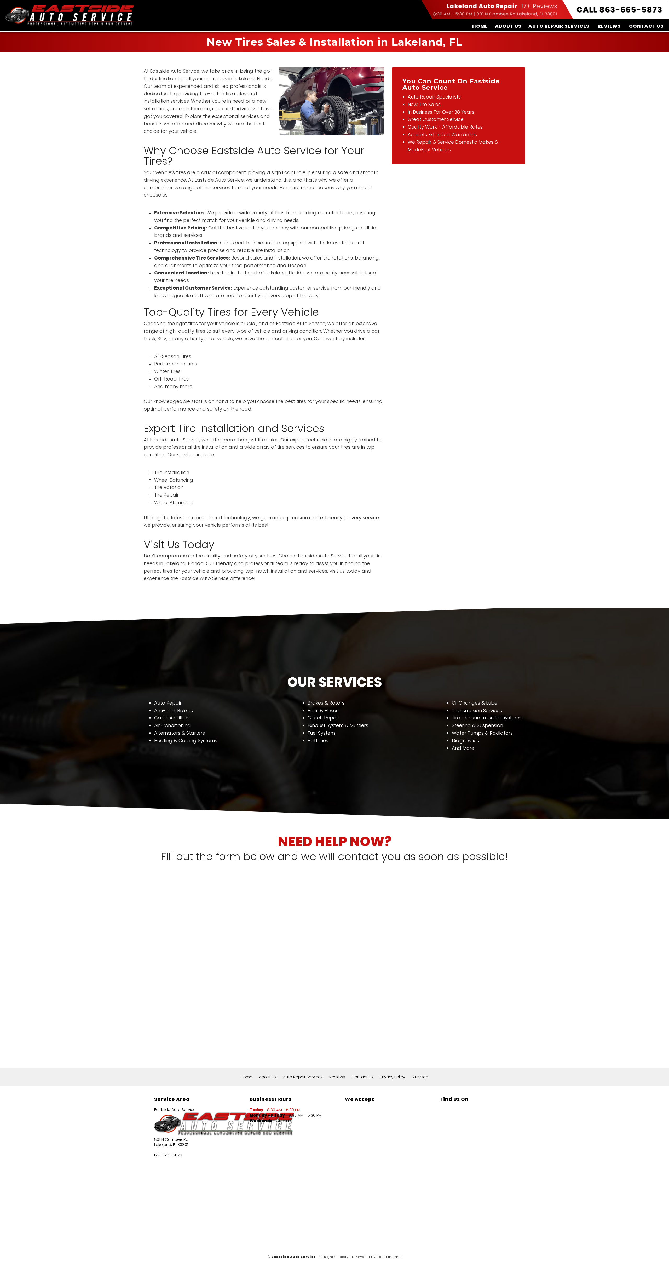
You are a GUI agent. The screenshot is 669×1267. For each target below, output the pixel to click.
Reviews (609, 26)
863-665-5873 (168, 1155)
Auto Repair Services (558, 26)
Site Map (420, 1077)
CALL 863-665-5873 (619, 9)
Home (480, 26)
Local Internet (390, 1256)
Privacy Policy (392, 1077)
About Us (508, 26)
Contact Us (646, 26)
